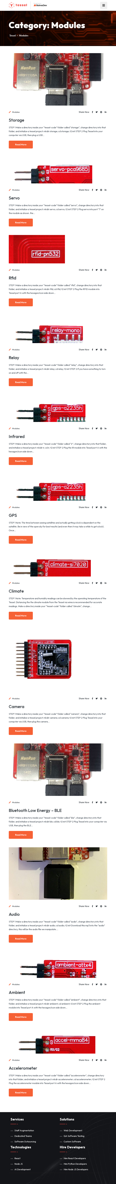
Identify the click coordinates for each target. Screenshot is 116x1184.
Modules (16, 112)
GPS (13, 515)
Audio (14, 914)
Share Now (84, 112)
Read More (20, 144)
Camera (16, 706)
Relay (14, 357)
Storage (16, 120)
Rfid (12, 278)
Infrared (17, 436)
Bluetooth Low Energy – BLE (35, 810)
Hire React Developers (75, 1158)
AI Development (22, 1169)
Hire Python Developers (75, 1163)
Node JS (18, 1163)
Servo (14, 198)
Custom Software (72, 1141)
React (17, 1158)
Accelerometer (23, 1068)
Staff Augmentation (24, 1130)
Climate (16, 591)
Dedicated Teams (23, 1136)
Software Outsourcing (25, 1141)
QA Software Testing (74, 1136)
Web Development (73, 1130)
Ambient (17, 992)
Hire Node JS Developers (76, 1169)
